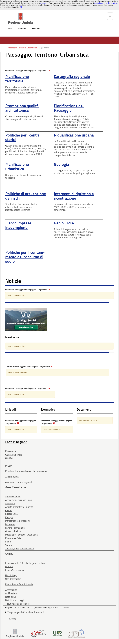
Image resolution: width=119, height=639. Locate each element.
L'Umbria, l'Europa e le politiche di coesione (26, 471)
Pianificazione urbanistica (17, 166)
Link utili (9, 566)
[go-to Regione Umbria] (20, 14)
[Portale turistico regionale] (57, 633)
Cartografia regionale (72, 76)
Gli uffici (9, 458)
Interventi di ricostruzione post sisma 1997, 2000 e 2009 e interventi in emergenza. (73, 207)
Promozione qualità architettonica (22, 108)
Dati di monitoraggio (15, 600)
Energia (9, 517)
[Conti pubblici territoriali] (76, 633)
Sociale (8, 545)
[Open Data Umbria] (38, 633)
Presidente (10, 451)
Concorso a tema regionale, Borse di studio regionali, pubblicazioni (24, 118)
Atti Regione (11, 593)
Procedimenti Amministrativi (19, 584)
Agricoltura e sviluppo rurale (18, 500)
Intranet (36, 28)
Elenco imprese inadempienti (18, 225)
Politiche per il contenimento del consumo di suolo (25, 257)
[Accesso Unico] (26, 319)
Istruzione (10, 524)
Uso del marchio (13, 579)
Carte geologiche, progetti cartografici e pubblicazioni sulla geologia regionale (74, 172)
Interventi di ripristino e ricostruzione (74, 196)
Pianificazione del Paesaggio (69, 108)
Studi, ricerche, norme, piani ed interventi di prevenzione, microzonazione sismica (21, 207)
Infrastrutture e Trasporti (17, 520)
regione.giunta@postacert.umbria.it (26, 612)
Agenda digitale (12, 496)
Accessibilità (11, 590)
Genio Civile (64, 223)
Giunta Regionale (13, 454)
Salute (8, 541)
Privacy (8, 465)
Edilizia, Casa (11, 514)
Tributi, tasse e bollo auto (17, 603)
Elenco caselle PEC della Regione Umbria (25, 563)
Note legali (10, 597)
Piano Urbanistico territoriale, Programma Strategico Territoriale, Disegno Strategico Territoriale (23, 90)
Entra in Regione (16, 442)
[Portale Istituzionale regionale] (15, 633)
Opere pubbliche (13, 531)
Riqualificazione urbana (74, 135)
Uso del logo (11, 575)
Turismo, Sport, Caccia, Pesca (19, 548)
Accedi (12, 619)
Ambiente (10, 503)
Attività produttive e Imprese (19, 507)
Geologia (61, 164)
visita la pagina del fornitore (106, 3)
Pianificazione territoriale (17, 78)
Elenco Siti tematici (14, 570)
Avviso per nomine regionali (18, 482)
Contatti (22, 28)
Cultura (8, 510)
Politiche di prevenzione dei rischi (25, 196)
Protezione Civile (13, 538)
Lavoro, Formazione (15, 527)
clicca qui (44, 3)
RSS (10, 28)
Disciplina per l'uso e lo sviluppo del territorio (23, 176)
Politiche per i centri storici (22, 137)
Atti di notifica (12, 476)
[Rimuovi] (49, 70)
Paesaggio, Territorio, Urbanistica (22, 48)
